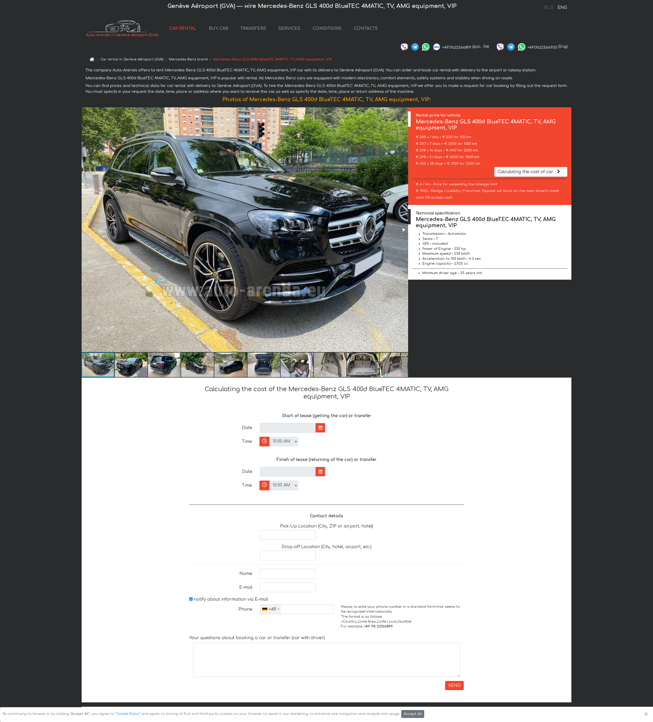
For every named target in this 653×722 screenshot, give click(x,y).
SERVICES (289, 28)
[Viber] (404, 46)
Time (247, 441)
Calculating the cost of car (526, 172)
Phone (245, 609)
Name (246, 573)
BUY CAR (218, 28)
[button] (403, 230)
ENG (562, 7)
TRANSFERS (253, 28)
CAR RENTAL (182, 28)
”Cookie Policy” (127, 714)
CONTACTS (366, 28)
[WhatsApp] (426, 46)
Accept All (413, 714)
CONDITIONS (327, 28)
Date (247, 428)
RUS (548, 7)
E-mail (245, 587)
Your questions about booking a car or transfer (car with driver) (257, 638)
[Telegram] (415, 46)
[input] (288, 428)
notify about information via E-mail (230, 599)
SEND (454, 685)
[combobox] (270, 609)
